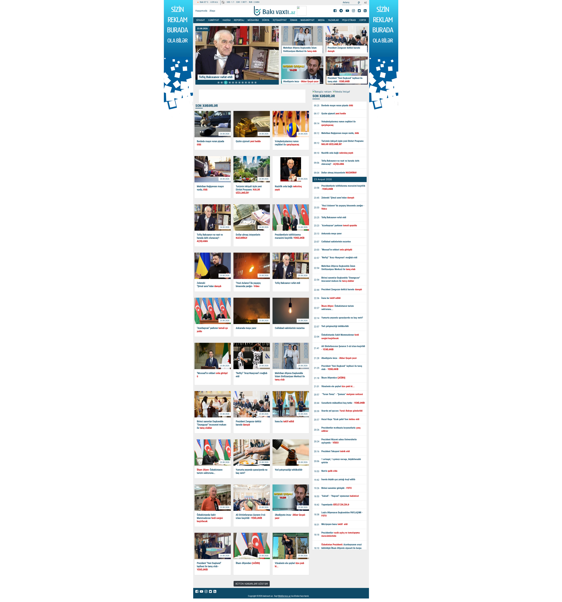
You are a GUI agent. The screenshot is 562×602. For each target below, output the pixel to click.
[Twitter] (359, 11)
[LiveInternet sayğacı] (312, 596)
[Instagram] (353, 11)
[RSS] (365, 11)
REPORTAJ (239, 20)
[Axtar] (358, 2)
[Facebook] (335, 11)
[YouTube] (347, 11)
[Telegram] (341, 11)
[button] (218, 83)
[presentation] (199, 51)
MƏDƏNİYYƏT (308, 20)
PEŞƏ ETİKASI (349, 20)
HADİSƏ (227, 20)
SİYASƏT (200, 20)
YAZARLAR (333, 20)
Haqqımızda (201, 10)
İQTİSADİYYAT (280, 20)
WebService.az (284, 596)
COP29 (362, 20)
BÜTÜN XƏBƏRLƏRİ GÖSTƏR (251, 583)
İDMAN (293, 20)
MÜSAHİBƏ (253, 20)
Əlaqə (212, 10)
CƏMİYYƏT (213, 20)
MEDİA (321, 20)
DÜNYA (265, 20)
